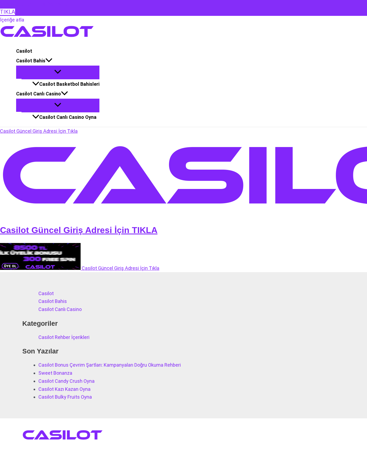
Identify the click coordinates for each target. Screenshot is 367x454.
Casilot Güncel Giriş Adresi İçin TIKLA (78, 230)
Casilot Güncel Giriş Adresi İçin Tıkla (39, 131)
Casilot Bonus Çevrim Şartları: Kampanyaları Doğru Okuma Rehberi (109, 365)
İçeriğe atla (12, 20)
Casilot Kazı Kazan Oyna (64, 389)
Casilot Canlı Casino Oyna (67, 117)
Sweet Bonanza (55, 373)
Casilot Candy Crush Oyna (66, 381)
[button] (48, 61)
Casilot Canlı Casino (38, 93)
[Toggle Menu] (57, 72)
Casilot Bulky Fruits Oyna (65, 397)
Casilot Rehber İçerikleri (63, 337)
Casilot (24, 51)
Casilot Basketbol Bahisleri (69, 84)
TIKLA (7, 12)
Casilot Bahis (30, 60)
